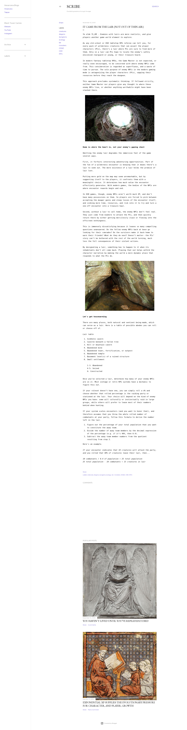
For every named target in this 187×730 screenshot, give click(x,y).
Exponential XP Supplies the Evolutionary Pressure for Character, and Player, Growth (119, 704)
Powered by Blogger (110, 723)
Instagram (8, 34)
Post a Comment (93, 710)
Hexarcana (8, 9)
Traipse (7, 12)
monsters (62, 45)
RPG (61, 54)
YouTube (7, 30)
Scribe (73, 6)
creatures (62, 31)
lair (60, 43)
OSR (60, 51)
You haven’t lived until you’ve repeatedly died (115, 621)
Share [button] (61, 23)
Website (7, 27)
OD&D (61, 48)
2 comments (92, 625)
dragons (62, 34)
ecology (62, 40)
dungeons (63, 37)
